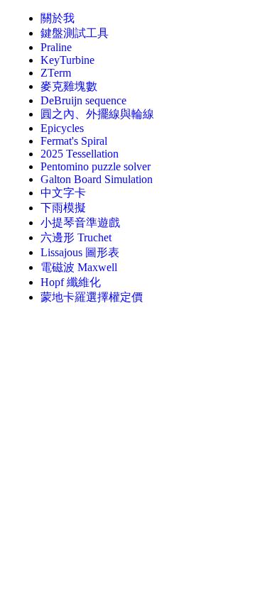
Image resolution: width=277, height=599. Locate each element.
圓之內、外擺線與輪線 (97, 114)
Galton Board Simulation (96, 179)
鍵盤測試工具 (74, 33)
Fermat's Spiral (73, 141)
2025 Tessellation (79, 154)
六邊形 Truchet (76, 237)
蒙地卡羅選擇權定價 (91, 297)
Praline (56, 47)
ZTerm (55, 73)
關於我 (57, 18)
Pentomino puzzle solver (95, 166)
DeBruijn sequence (83, 100)
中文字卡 (63, 193)
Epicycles (62, 128)
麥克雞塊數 (68, 86)
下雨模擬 (63, 208)
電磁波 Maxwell (78, 267)
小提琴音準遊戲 (80, 222)
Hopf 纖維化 (70, 282)
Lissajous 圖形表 (79, 252)
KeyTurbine (67, 60)
